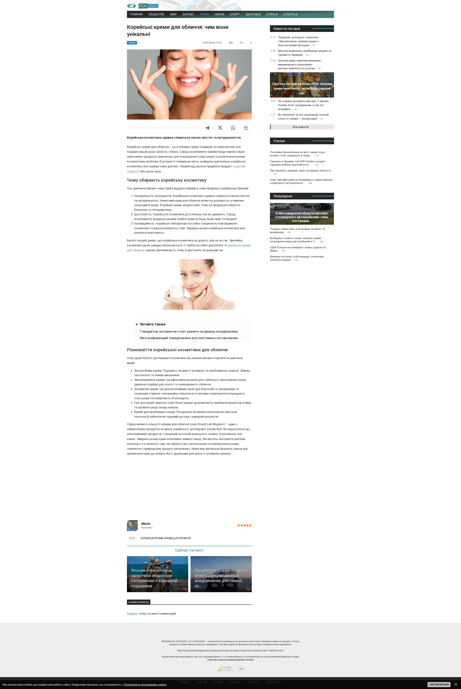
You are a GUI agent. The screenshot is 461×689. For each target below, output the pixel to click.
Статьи (132, 42)
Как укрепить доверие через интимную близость (300, 172)
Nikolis (146, 523)
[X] (220, 128)
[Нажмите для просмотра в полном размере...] (189, 285)
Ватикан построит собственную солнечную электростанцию (297, 258)
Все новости (300, 127)
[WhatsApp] (233, 128)
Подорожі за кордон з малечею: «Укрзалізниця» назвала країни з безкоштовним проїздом (298, 41)
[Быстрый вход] (327, 6)
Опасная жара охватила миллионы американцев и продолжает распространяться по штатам (299, 64)
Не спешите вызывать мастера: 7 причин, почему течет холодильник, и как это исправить (303, 105)
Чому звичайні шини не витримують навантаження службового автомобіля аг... (301, 181)
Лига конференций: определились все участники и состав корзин (189, 338)
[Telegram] (207, 128)
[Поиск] (315, 6)
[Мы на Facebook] (194, 633)
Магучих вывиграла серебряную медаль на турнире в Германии (305, 52)
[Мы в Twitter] (266, 633)
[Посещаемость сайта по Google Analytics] (225, 669)
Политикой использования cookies (145, 684)
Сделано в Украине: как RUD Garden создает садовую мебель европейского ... (297, 163)
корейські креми (152, 538)
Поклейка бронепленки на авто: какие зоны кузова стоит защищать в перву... (297, 154)
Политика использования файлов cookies (230, 659)
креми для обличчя (177, 538)
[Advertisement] (189, 489)
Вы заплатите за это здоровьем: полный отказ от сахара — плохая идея (303, 116)
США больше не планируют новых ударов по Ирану (298, 249)
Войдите (132, 613)
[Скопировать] (246, 128)
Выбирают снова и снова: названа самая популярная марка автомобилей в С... (296, 240)
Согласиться (439, 684)
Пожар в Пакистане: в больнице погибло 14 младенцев (297, 230)
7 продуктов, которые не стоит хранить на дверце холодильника (189, 331)
